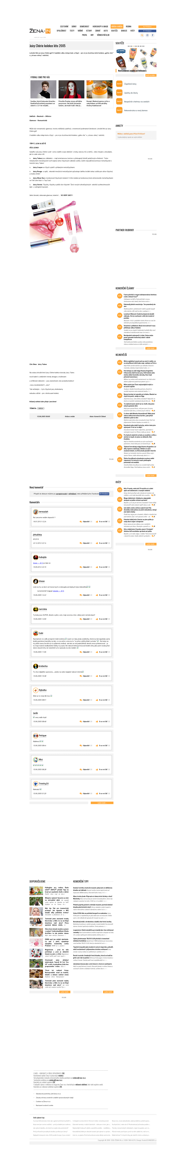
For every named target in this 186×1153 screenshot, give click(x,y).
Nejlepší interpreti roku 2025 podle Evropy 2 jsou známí (51, 1135)
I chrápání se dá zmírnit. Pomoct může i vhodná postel (91, 1121)
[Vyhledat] (142, 35)
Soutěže (114, 30)
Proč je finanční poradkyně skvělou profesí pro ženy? (50, 1131)
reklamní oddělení (81, 1084)
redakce (60, 1075)
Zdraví (97, 30)
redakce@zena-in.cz (79, 1078)
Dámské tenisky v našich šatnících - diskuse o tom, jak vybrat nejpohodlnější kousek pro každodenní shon (92, 1124)
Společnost (61, 30)
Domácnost (84, 26)
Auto (106, 30)
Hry (92, 35)
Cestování (64, 26)
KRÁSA (41, 408)
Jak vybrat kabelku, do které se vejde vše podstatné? (50, 1128)
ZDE (63, 1073)
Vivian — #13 (38, 563)
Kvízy (133, 30)
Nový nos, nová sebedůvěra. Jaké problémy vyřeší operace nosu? (131, 1121)
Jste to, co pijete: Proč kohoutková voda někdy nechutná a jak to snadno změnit (92, 1135)
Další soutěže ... (151, 75)
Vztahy (89, 30)
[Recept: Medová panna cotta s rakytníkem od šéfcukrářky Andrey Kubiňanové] (99, 89)
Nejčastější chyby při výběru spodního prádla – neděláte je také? (92, 1128)
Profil (84, 35)
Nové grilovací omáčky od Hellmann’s (132, 70)
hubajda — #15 (58, 591)
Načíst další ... (102, 803)
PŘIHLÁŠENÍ (72, 493)
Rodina (128, 26)
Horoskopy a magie (100, 26)
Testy (72, 30)
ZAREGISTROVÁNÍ (61, 493)
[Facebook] (152, 35)
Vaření (80, 30)
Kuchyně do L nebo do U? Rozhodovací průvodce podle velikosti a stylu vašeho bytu (131, 1124)
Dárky (74, 26)
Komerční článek (100, 416)
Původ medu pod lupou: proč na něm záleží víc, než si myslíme (131, 1131)
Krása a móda (117, 26)
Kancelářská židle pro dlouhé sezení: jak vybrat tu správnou (92, 1131)
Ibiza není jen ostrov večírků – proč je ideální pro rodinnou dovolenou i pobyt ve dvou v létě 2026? (52, 1124)
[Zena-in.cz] (41, 31)
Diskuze (124, 30)
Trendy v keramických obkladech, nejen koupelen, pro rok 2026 (131, 1128)
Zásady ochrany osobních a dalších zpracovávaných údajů (54, 1097)
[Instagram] (147, 35)
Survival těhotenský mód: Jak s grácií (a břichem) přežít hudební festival (52, 1121)
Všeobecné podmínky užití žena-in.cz (48, 1094)
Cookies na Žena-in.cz (43, 1101)
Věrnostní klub (103, 35)
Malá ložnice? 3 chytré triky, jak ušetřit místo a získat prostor (131, 1135)
